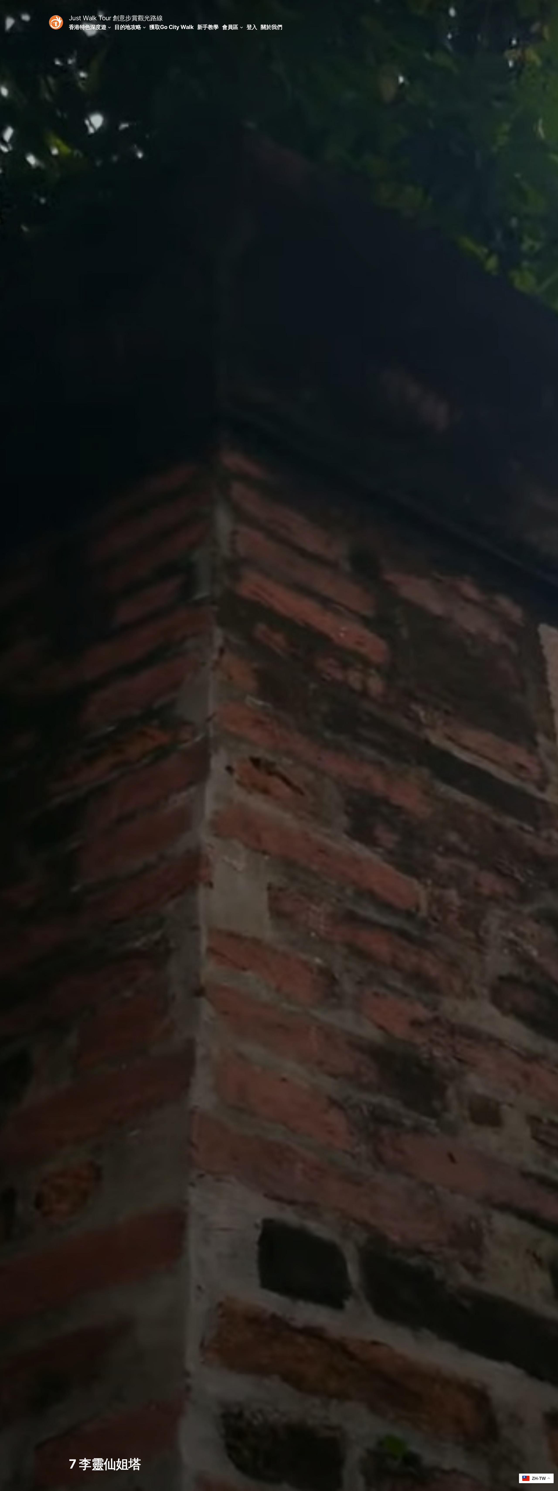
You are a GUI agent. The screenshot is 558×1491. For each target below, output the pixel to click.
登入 (252, 27)
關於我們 (271, 27)
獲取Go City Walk (171, 27)
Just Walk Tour (90, 18)
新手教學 (208, 27)
